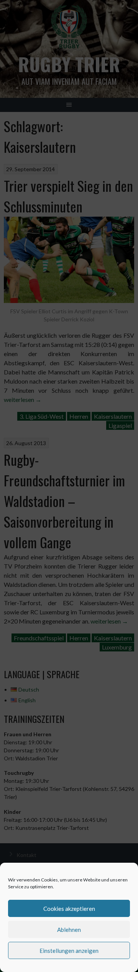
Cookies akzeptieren (69, 908)
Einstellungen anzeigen (69, 950)
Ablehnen (69, 929)
